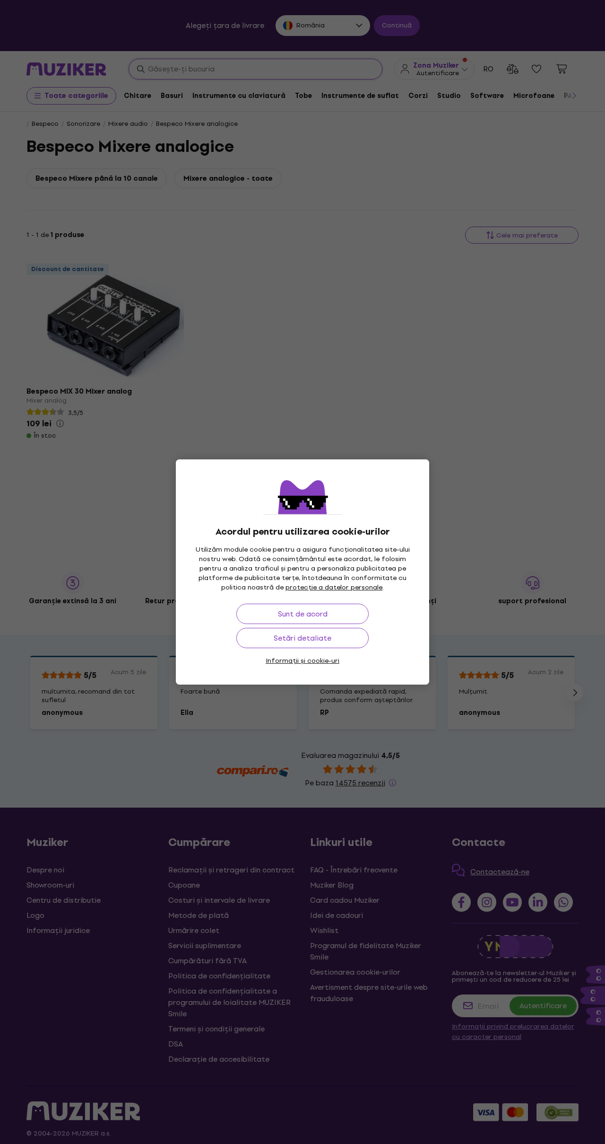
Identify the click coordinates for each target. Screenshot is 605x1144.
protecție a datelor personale (333, 587)
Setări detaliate (302, 638)
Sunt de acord (303, 614)
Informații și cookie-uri (302, 661)
